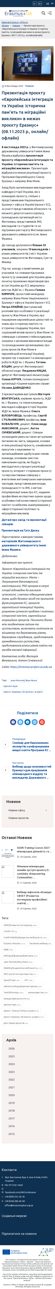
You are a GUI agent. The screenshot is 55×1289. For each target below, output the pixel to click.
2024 (12, 1064)
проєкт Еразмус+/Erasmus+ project (23, 691)
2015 (12, 1133)
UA (47, 3)
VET (28, 980)
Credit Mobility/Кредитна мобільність (25, 937)
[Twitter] (20, 722)
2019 (12, 1102)
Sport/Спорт (12, 980)
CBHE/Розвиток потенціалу (20, 925)
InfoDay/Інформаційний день (21, 956)
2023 (12, 1071)
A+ (40, 3)
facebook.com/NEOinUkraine (20, 1192)
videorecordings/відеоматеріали (23, 986)
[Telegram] (35, 722)
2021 (12, 1087)
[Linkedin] (27, 722)
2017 (12, 1118)
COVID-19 (10, 931)
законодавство (38, 992)
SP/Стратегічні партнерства (20, 974)
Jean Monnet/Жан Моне (23, 680)
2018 (12, 1110)
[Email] (42, 722)
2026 (12, 1048)
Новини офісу (17, 810)
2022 (12, 1079)
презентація (10, 686)
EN (52, 3)
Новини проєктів (19, 817)
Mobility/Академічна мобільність (23, 968)
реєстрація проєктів (16, 1023)
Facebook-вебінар (40, 943)
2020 (12, 1095)
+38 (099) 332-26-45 (15, 1196)
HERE (8, 949)
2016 (12, 1126)
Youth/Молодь (14, 992)
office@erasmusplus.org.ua (19, 1205)
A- (35, 3)
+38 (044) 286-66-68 (15, 1201)
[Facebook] (13, 722)
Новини (29, 85)
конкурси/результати (17, 998)
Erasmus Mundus (14, 943)
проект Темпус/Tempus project (21, 1011)
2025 (12, 1056)
